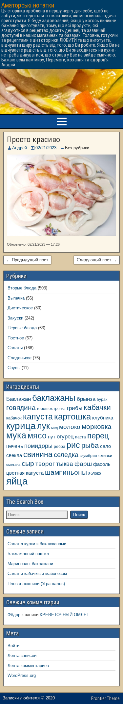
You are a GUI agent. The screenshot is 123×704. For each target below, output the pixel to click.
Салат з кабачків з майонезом (37, 573)
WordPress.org (22, 675)
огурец (65, 436)
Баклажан (18, 399)
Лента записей (22, 655)
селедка (66, 454)
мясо (37, 435)
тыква (64, 463)
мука (16, 435)
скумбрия (88, 455)
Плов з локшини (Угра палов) (36, 583)
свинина (37, 454)
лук (43, 426)
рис (73, 445)
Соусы (14, 367)
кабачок (14, 418)
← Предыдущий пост (27, 259)
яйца (17, 481)
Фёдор (14, 614)
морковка (97, 426)
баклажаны (53, 398)
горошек (44, 408)
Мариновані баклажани (30, 563)
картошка (72, 416)
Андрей (19, 147)
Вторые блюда (22, 288)
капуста (38, 416)
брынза (86, 399)
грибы (74, 408)
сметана (13, 465)
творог (45, 463)
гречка (60, 408)
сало (105, 446)
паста (80, 437)
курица (21, 426)
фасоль (102, 464)
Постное (16, 338)
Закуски (15, 318)
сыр (28, 463)
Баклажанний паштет (29, 553)
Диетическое (20, 307)
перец (98, 436)
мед (54, 428)
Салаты (15, 347)
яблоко (94, 473)
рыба (90, 445)
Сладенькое (19, 357)
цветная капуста (25, 473)
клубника (102, 417)
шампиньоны (66, 472)
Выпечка (16, 298)
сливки (105, 455)
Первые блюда (22, 327)
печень (14, 446)
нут (51, 436)
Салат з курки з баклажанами (37, 543)
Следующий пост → (97, 259)
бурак (102, 399)
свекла (14, 455)
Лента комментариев (28, 665)
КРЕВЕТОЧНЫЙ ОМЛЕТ (64, 614)
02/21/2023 (45, 147)
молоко (69, 426)
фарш (83, 463)
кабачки (97, 407)
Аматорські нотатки (27, 5)
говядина (21, 407)
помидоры (38, 446)
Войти (13, 645)
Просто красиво (33, 139)
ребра (59, 446)
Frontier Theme (105, 698)
